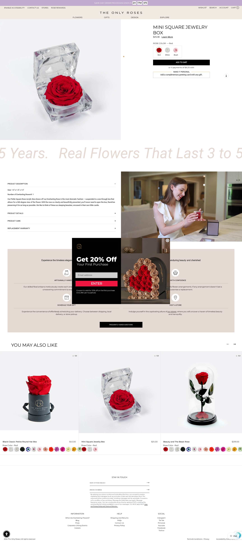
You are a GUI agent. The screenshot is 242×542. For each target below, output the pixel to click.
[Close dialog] (167, 240)
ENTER (96, 283)
